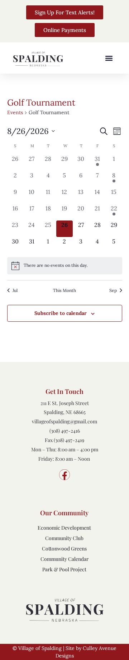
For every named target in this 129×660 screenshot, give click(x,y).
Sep (113, 290)
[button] (109, 58)
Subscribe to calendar (60, 313)
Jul (15, 290)
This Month (64, 290)
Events (15, 112)
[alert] (64, 265)
